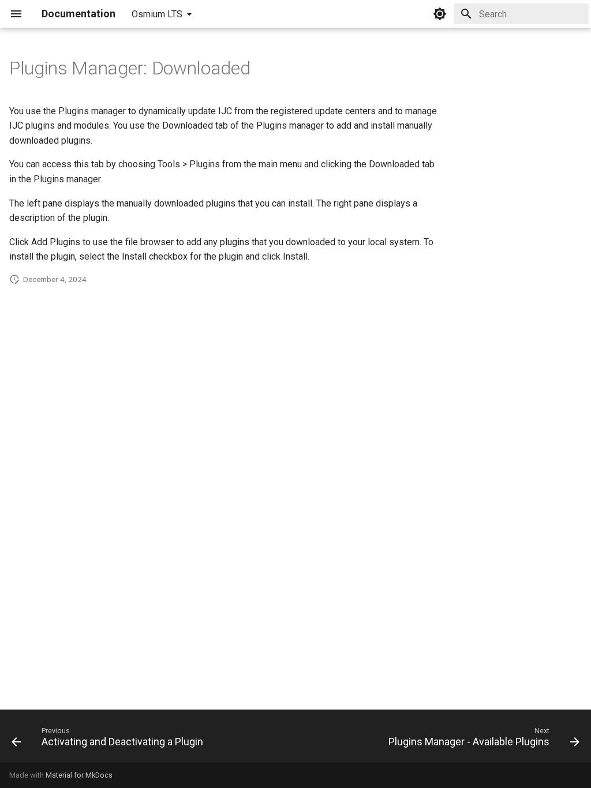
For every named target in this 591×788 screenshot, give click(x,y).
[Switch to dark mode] (439, 13)
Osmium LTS (157, 14)
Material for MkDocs (79, 775)
